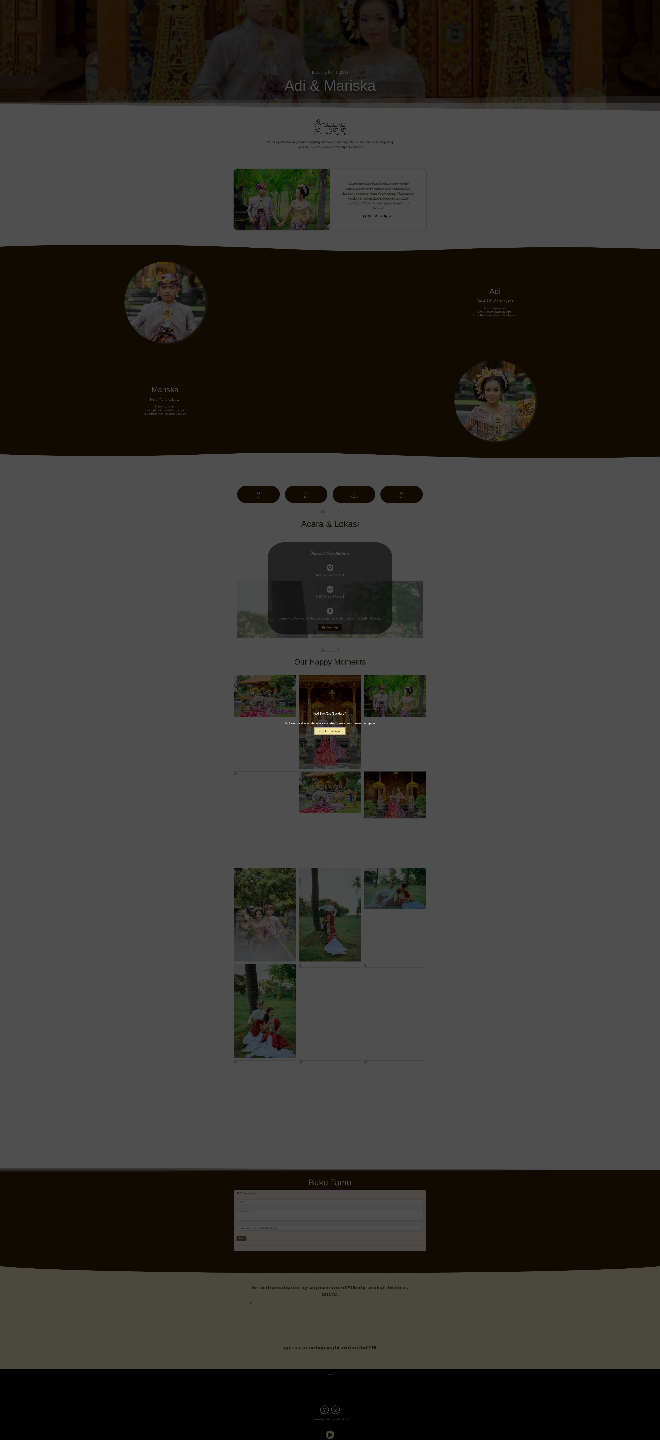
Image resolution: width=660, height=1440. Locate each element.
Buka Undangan (331, 731)
